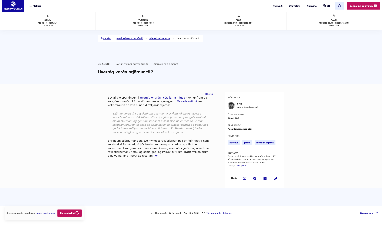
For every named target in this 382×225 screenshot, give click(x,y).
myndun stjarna (265, 142)
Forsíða (107, 38)
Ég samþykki (67, 213)
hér (156, 155)
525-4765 (194, 213)
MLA (244, 165)
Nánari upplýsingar (45, 213)
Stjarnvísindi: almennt (159, 38)
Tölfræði (277, 5)
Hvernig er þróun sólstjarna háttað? (163, 97)
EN (328, 5)
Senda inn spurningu (362, 5)
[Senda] (244, 178)
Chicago (231, 165)
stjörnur (233, 142)
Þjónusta (312, 5)
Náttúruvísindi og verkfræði (130, 38)
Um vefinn (294, 5)
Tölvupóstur (219, 213)
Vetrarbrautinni (187, 101)
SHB (239, 103)
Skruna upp (366, 213)
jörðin (247, 142)
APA (239, 165)
